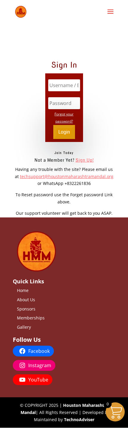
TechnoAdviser (79, 419)
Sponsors (26, 309)
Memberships (31, 318)
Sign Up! (85, 160)
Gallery (24, 327)
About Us (26, 299)
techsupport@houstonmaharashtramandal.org (66, 176)
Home (23, 290)
